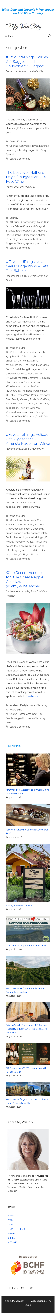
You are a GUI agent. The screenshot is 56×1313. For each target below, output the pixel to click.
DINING (10, 1224)
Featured (22, 141)
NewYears (11, 390)
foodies (13, 705)
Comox (22, 360)
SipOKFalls (43, 399)
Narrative (16, 235)
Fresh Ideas (42, 365)
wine (14, 416)
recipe (41, 546)
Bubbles (10, 230)
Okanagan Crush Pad (34, 235)
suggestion (34, 150)
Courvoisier (25, 145)
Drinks (12, 141)
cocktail (18, 528)
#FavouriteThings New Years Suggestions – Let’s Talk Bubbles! (27, 266)
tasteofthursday (38, 705)
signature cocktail (27, 550)
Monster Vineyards (28, 378)
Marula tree (40, 541)
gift (16, 150)
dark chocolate (39, 533)
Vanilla (22, 554)
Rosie (33, 399)
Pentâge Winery (20, 399)
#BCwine (14, 222)
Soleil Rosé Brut (14, 403)
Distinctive (11, 537)
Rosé (9, 239)
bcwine (33, 352)
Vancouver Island (26, 412)
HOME (10, 1215)
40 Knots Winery (18, 352)
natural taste (13, 546)
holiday (23, 150)
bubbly (38, 356)
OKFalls (10, 395)
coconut (28, 528)
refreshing (11, 550)
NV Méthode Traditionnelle (32, 390)
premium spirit (29, 546)
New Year (35, 386)
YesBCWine (42, 416)
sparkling (31, 243)
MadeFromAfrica (24, 541)
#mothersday (27, 222)
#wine (39, 222)
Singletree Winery (15, 243)
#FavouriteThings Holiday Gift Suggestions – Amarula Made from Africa (28, 439)
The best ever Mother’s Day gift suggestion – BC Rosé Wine (26, 177)
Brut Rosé (17, 356)
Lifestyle (23, 705)
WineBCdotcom (26, 416)
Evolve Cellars (24, 230)
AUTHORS (12, 1242)
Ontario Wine (23, 395)
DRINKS (11, 1238)
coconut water (22, 533)
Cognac (13, 145)
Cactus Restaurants (20, 714)
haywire (35, 369)
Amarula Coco (35, 520)
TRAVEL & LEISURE (16, 1229)
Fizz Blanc (29, 365)
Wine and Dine (17, 347)
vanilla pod (33, 554)
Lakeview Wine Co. (16, 373)
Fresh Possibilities (15, 369)
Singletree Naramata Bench (28, 239)
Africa (12, 520)
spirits (41, 550)
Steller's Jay (41, 403)
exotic (22, 537)
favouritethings (40, 145)
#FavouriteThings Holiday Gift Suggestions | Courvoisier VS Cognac (27, 61)
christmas (11, 360)
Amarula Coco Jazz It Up (19, 524)
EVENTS (11, 1233)
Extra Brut (32, 360)
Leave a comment (19, 158)
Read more (32, 696)
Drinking (13, 217)
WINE (10, 1220)
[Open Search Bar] (50, 36)
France (9, 150)
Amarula (21, 520)
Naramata (17, 382)
